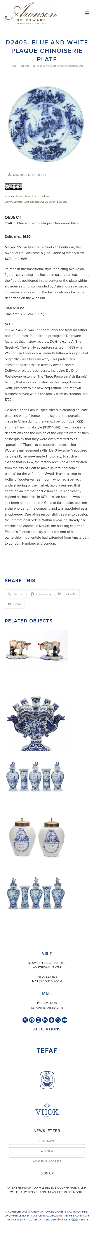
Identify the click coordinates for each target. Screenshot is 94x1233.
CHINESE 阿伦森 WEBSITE (74, 1219)
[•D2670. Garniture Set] (36, 772)
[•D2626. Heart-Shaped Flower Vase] (36, 723)
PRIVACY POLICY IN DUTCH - (22, 1219)
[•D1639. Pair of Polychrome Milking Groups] (36, 648)
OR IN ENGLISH (47, 1219)
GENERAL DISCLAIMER (50, 1215)
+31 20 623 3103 (47, 977)
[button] (87, 13)
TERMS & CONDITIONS (77, 1215)
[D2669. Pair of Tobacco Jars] (36, 835)
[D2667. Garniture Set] (36, 892)
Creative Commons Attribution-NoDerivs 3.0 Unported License (35, 201)
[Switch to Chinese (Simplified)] (4, 1228)
